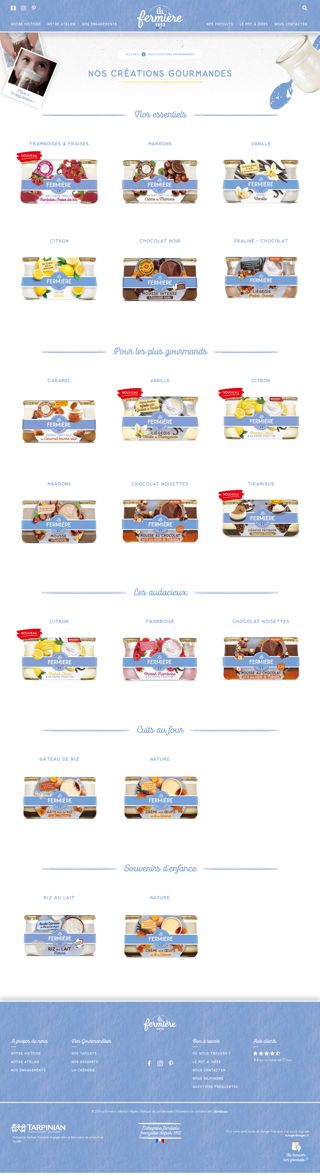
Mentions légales (128, 1111)
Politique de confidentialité (157, 1111)
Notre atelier (25, 1062)
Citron (59, 241)
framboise (160, 621)
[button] (304, 8)
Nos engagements (28, 1070)
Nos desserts (84, 1062)
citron (260, 380)
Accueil (132, 54)
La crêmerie (83, 1070)
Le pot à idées (206, 1062)
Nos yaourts (84, 1053)
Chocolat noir (160, 241)
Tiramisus (261, 484)
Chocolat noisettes (160, 484)
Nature (160, 759)
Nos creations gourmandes (171, 54)
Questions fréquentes (215, 1087)
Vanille (261, 143)
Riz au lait (59, 897)
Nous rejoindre (207, 1078)
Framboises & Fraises (59, 143)
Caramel (59, 380)
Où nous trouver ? (211, 1053)
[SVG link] (29, 156)
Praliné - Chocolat (261, 241)
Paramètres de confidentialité (194, 1111)
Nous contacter (208, 1070)
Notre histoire (26, 1053)
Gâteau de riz (59, 759)
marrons (160, 143)
